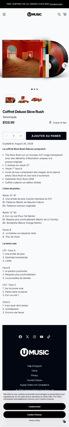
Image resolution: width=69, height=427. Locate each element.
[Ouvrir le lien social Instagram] (34, 336)
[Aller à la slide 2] (34, 89)
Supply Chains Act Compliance (34, 384)
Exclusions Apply (56, 4)
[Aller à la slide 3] (37, 89)
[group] (10, 100)
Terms (34, 370)
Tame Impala (9, 117)
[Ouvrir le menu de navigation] (4, 14)
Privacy (34, 375)
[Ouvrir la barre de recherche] (59, 14)
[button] (34, 122)
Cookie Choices (34, 380)
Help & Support (34, 366)
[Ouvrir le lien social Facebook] (20, 336)
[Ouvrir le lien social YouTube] (41, 336)
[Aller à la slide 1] (32, 89)
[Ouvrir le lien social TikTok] (48, 336)
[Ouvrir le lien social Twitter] (27, 336)
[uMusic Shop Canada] (34, 14)
